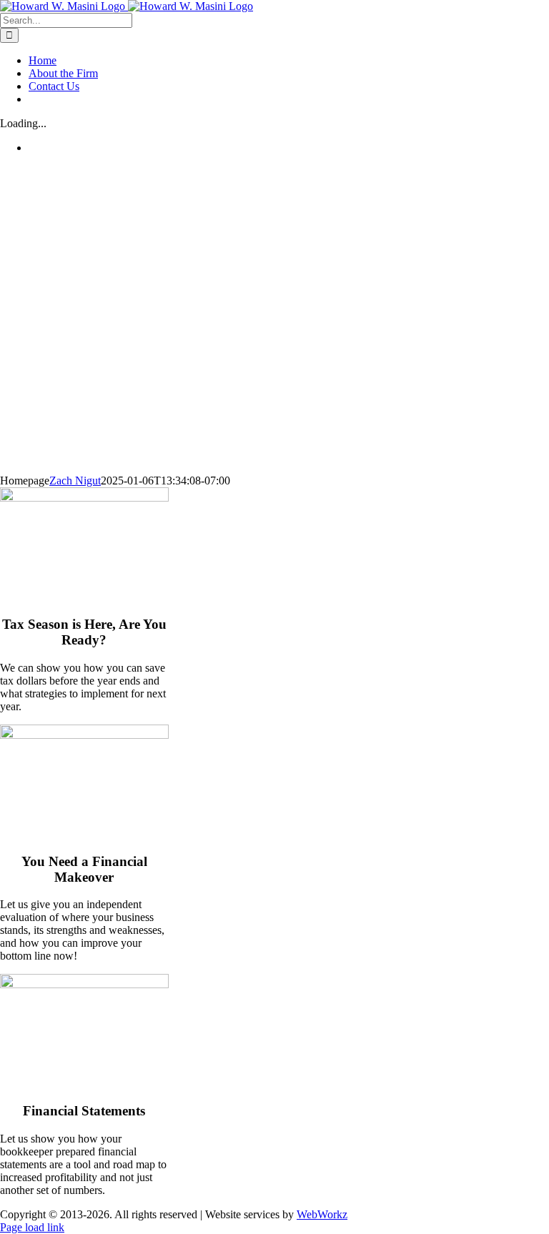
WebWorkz (322, 1214)
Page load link (32, 1227)
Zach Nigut (75, 480)
